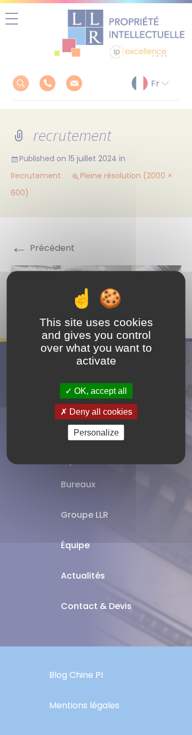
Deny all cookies (99, 411)
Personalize (96, 432)
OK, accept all (99, 390)
